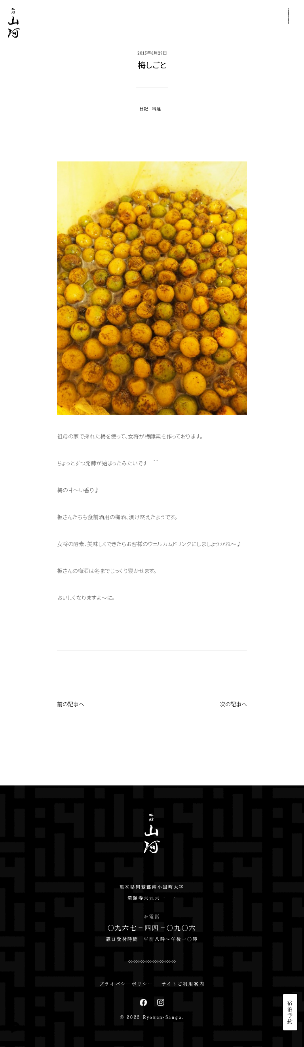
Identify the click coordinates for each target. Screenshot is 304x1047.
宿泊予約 (290, 1012)
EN (290, 966)
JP (290, 953)
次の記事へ (233, 704)
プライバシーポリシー (126, 984)
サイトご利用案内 (183, 984)
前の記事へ (70, 704)
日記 (143, 108)
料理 (156, 108)
